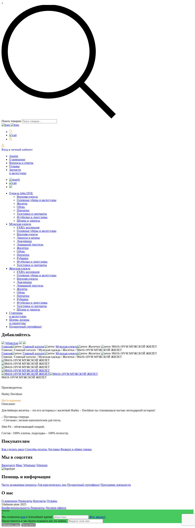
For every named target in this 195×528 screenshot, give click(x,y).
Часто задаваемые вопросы (19, 484)
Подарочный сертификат (25, 326)
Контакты (39, 501)
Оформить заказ (11, 524)
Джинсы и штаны (28, 237)
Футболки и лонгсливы (32, 217)
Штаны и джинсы (28, 220)
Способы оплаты (36, 449)
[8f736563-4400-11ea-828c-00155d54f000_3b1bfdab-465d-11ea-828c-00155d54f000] (26, 370)
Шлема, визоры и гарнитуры (19, 321)
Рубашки (22, 258)
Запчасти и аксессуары (17, 171)
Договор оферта (55, 507)
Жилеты (22, 203)
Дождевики (24, 241)
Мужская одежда (20, 224)
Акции (13, 156)
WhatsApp (11, 343)
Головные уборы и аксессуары (36, 200)
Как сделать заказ (13, 449)
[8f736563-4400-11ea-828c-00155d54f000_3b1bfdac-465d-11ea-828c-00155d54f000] (26, 373)
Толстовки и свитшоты (32, 213)
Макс (19, 465)
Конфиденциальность (16, 507)
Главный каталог (34, 346)
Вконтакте (8, 465)
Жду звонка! (97, 517)
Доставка (54, 449)
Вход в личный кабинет (17, 149)
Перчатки (23, 210)
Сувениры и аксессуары (17, 314)
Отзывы (14, 166)
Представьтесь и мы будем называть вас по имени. (34, 520)
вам (23, 517)
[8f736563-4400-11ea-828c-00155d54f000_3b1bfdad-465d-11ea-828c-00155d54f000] (74, 373)
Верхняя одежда (27, 196)
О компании (17, 159)
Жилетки (23, 248)
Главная (7, 346)
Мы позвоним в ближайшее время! (27, 517)
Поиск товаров (11, 121)
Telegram (41, 465)
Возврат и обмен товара (76, 449)
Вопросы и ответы (21, 162)
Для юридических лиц (51, 484)
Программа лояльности (116, 484)
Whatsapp (29, 465)
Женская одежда (19, 268)
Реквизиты (25, 501)
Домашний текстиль (30, 244)
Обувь (21, 207)
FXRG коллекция (28, 227)
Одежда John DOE (21, 193)
